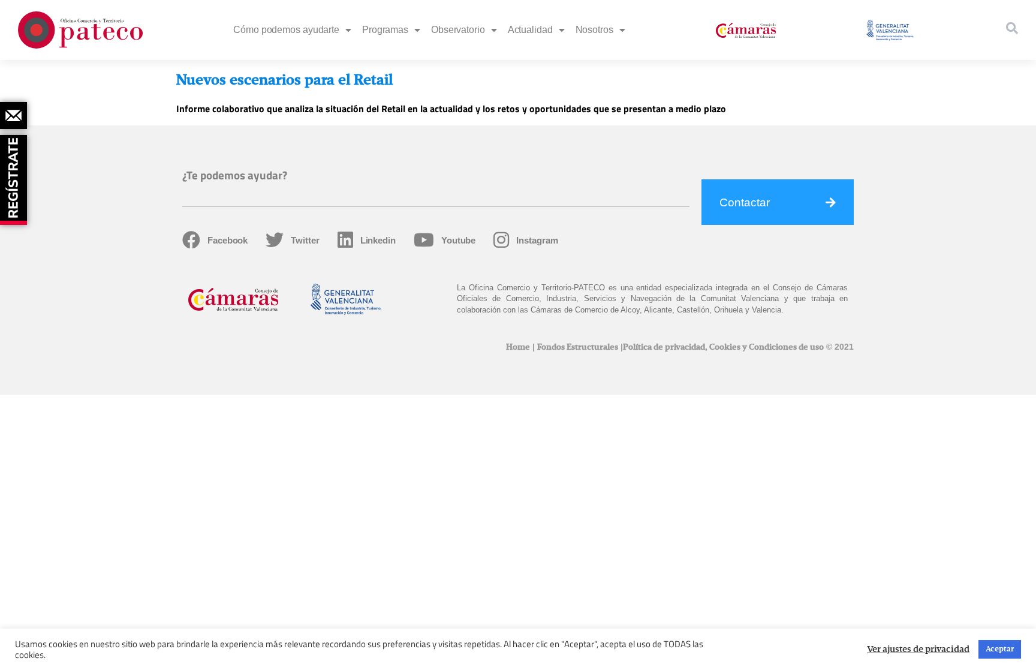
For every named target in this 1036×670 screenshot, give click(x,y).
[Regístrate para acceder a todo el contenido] (15, 176)
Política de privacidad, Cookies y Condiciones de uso (723, 347)
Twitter (305, 240)
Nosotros (594, 30)
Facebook (227, 240)
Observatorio (458, 30)
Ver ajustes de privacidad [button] (918, 649)
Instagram (537, 240)
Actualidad (530, 30)
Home (518, 347)
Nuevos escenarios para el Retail (284, 80)
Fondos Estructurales (577, 347)
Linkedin (378, 240)
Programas (385, 30)
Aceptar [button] (1000, 649)
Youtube (458, 240)
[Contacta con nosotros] (13, 115)
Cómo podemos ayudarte (286, 30)
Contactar (744, 202)
